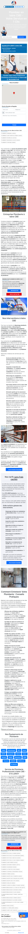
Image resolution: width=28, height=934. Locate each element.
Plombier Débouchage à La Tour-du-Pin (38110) (13, 887)
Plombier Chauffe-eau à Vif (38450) (10, 880)
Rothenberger (11, 750)
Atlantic (18, 754)
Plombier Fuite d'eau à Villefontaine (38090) (12, 855)
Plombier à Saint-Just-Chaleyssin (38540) (12, 910)
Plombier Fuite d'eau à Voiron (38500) (10, 853)
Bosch (24, 750)
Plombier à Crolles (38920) (8, 883)
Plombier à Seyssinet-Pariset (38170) (10, 864)
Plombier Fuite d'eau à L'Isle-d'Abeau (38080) (12, 860)
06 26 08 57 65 (19, 6)
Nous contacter (14, 294)
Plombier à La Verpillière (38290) (9, 907)
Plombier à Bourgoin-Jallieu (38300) (10, 140)
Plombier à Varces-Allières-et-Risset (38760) (12, 885)
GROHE (3, 754)
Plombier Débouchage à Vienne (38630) (11, 897)
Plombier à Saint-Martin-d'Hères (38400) (11, 135)
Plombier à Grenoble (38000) (8, 133)
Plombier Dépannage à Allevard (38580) (11, 900)
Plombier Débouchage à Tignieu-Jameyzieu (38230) (12, 895)
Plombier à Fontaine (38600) (8, 142)
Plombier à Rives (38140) (7, 905)
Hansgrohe (11, 754)
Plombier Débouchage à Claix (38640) (10, 892)
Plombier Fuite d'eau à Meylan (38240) (11, 857)
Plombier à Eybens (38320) (7, 873)
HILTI (19, 750)
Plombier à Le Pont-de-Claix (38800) (10, 869)
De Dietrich (14, 764)
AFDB (24, 757)
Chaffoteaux (21, 761)
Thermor (6, 761)
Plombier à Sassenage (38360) (8, 867)
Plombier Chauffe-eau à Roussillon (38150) (12, 878)
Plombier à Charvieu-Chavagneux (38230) (11, 871)
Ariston (24, 754)
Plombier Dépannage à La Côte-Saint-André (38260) (12, 903)
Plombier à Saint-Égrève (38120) (9, 862)
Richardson (18, 757)
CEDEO (10, 757)
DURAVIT (13, 761)
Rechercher (21, 37)
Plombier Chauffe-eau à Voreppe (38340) (11, 876)
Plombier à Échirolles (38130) (8, 137)
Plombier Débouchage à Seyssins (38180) (11, 889)
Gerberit (4, 757)
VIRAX (3, 750)
